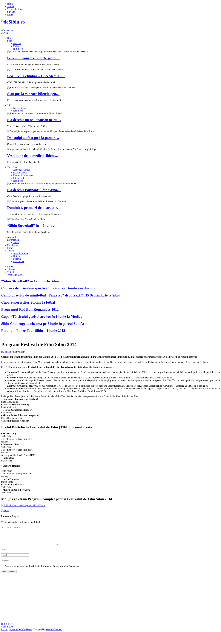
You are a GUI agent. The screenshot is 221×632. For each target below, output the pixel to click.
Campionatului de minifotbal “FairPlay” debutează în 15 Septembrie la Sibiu (60, 295)
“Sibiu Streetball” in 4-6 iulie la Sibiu (30, 281)
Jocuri (16, 242)
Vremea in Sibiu (15, 9)
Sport (9, 40)
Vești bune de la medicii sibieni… (32, 156)
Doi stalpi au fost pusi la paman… (33, 138)
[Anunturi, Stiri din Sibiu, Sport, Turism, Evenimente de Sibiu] (13, 22)
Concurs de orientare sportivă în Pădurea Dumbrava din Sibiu (49, 288)
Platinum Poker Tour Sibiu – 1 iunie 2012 (33, 330)
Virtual (10, 6)
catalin (8, 351)
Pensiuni (17, 258)
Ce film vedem (20, 172)
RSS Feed (18, 49)
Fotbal (16, 46)
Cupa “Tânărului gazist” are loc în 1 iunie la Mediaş (41, 316)
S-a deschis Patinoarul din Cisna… (34, 190)
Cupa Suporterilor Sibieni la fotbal (28, 302)
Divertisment (13, 239)
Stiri (9, 105)
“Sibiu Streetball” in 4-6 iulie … (32, 225)
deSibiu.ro (7, 626)
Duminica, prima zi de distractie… (34, 208)
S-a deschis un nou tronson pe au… (34, 120)
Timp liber (12, 167)
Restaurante (18, 261)
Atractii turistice (20, 253)
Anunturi (11, 237)
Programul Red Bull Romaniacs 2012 (30, 309)
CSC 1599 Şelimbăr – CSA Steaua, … (36, 76)
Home (10, 3)
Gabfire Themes (54, 629)
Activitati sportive (21, 170)
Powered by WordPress (20, 629)
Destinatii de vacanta (23, 175)
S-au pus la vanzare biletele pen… (33, 94)
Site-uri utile (19, 178)
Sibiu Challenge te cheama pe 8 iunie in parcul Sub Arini (45, 324)
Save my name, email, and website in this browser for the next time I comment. (42, 566)
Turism (10, 250)
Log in (4, 629)
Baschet (17, 43)
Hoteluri (17, 256)
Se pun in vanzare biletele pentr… (33, 58)
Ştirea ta (11, 12)
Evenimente (12, 245)
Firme (10, 14)
